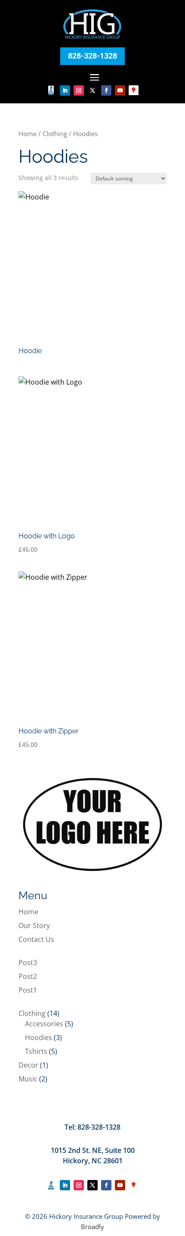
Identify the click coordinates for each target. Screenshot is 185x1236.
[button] (94, 77)
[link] (93, 38)
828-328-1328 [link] (98, 1127)
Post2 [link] (27, 976)
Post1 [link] (27, 990)
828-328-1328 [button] (92, 55)
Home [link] (27, 133)
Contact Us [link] (36, 939)
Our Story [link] (34, 925)
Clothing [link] (55, 133)
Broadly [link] (92, 1226)
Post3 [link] (27, 962)
